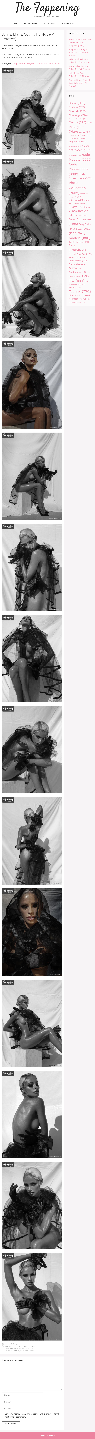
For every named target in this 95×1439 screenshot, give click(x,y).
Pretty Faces (78, 203)
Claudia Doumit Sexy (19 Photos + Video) (19, 1351)
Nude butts (75, 155)
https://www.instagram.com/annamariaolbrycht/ (36, 63)
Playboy (84, 193)
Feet (89, 123)
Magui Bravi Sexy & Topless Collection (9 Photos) (78, 52)
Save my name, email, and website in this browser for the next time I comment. (33, 1415)
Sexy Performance (79, 242)
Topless (32, 1346)
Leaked (84, 132)
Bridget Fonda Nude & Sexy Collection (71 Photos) (79, 83)
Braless (77, 107)
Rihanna (15, 24)
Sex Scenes (81, 215)
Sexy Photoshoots (77, 249)
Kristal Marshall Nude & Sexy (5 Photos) (19, 1348)
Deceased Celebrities (77, 119)
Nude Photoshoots (21, 1346)
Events (77, 122)
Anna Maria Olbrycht (12, 1344)
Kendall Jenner (69, 24)
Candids (77, 111)
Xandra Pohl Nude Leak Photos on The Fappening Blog (80, 42)
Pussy (77, 207)
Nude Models (9, 1346)
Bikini (77, 103)
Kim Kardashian (31, 24)
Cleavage (78, 115)
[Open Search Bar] (82, 23)
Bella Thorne (50, 24)
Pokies (74, 197)
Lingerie (75, 135)
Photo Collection (77, 188)
